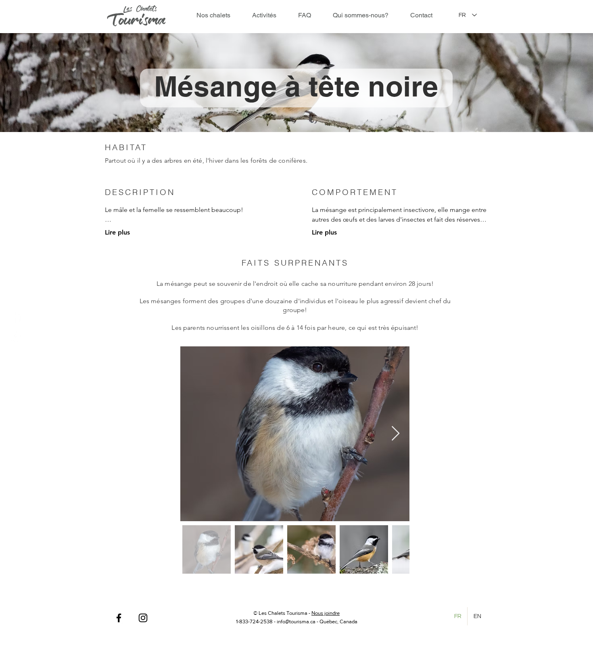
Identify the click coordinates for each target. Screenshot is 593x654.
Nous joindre (325, 613)
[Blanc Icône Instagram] (16, 337)
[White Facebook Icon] (16, 317)
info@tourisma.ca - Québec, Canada (317, 621)
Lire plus (117, 232)
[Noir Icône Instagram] (143, 618)
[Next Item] (395, 434)
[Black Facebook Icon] (119, 618)
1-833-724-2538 (254, 621)
